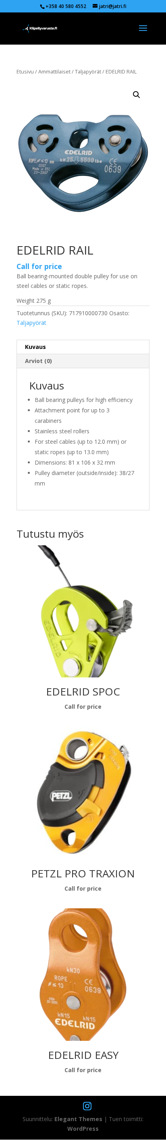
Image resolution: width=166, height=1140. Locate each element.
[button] (136, 95)
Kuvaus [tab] (35, 347)
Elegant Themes (78, 1119)
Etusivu (25, 71)
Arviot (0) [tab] (38, 361)
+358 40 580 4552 (66, 6)
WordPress (83, 1128)
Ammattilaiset (54, 71)
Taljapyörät (88, 71)
